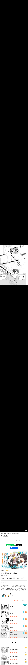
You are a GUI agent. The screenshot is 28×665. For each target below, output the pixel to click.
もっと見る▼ (14, 642)
